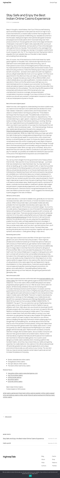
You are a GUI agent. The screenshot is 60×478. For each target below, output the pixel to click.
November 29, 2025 (52, 443)
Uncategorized (15, 22)
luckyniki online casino (15, 381)
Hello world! (8, 417)
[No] (58, 474)
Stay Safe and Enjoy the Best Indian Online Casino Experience (23, 438)
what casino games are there (12, 393)
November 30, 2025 (52, 438)
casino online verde (21, 395)
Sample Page (53, 2)
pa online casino (13, 379)
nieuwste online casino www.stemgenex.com (23, 373)
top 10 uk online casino (15, 375)
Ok (30, 475)
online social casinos (14, 377)
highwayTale (7, 2)
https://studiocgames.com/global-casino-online (22, 131)
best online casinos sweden (31, 393)
